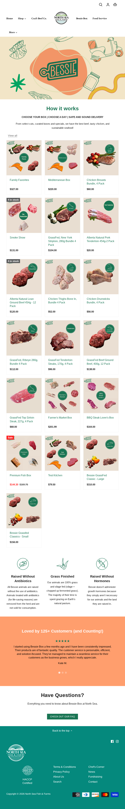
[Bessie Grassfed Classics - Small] (24, 510)
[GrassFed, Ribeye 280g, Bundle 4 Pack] (24, 337)
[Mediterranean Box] (62, 157)
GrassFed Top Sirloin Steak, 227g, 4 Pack (22, 419)
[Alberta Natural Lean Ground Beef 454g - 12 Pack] (24, 276)
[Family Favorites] (24, 157)
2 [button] (62, 672)
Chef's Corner (96, 766)
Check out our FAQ (62, 716)
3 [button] (65, 672)
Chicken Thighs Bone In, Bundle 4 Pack (62, 301)
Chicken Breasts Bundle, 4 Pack (96, 182)
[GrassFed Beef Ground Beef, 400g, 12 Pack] (100, 337)
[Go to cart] (115, 4)
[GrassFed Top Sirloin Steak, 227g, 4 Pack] (24, 395)
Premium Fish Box (20, 475)
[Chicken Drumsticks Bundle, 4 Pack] (100, 276)
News (91, 771)
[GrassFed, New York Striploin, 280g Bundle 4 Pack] (62, 215)
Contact (92, 781)
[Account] (107, 4)
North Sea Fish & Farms (37, 794)
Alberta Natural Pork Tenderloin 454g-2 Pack (100, 239)
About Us (58, 776)
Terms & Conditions (64, 766)
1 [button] (59, 672)
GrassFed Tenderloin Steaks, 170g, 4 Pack (60, 362)
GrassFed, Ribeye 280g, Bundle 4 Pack (24, 362)
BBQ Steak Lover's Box (100, 417)
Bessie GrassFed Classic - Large (97, 477)
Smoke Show (17, 237)
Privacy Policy (61, 771)
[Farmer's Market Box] (62, 395)
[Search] (100, 4)
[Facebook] (112, 741)
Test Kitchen (55, 475)
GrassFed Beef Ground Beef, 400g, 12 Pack (100, 362)
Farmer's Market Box (60, 417)
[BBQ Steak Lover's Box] (100, 395)
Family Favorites (19, 180)
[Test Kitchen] (62, 453)
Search (57, 781)
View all (12, 135)
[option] (62, 652)
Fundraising (95, 776)
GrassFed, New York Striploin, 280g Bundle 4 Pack (62, 241)
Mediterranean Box (59, 180)
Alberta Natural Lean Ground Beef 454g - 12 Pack (23, 303)
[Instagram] (117, 741)
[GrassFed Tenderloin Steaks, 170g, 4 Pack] (62, 337)
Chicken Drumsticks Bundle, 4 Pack (98, 301)
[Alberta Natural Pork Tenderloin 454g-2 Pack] (100, 215)
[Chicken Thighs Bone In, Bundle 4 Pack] (62, 276)
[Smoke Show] (24, 215)
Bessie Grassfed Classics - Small (19, 535)
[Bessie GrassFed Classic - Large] (100, 453)
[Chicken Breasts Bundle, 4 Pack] (100, 157)
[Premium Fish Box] (24, 453)
